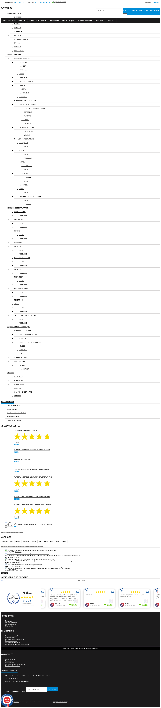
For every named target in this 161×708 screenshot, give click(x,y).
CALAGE (17, 24)
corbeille (5, 541)
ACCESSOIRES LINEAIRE (28, 334)
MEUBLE (26, 135)
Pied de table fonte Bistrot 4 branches (31, 469)
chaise (34, 541)
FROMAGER (18, 377)
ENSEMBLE (18, 242)
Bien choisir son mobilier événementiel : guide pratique (24, 564)
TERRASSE (27, 158)
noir (40, 541)
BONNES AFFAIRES (14, 54)
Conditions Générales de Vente (16, 413)
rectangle (26, 541)
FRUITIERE (18, 35)
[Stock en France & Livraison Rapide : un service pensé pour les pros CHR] (6, 559)
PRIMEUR (17, 388)
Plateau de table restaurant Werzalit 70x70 (33, 477)
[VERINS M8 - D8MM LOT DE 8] (9, 525)
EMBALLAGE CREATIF (15, 13)
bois (51, 541)
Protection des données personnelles (17, 644)
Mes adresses (9, 662)
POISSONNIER (19, 384)
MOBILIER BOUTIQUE (26, 127)
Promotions (8, 621)
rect (11, 541)
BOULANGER (18, 380)
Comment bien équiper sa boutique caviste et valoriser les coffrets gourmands (32, 550)
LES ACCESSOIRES (21, 39)
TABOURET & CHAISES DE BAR (30, 196)
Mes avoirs (8, 661)
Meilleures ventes (10, 426)
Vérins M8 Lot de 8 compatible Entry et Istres (34, 524)
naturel (64, 541)
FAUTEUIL (22, 162)
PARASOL (17, 269)
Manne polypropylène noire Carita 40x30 (32, 497)
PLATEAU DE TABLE (21, 288)
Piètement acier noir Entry (26, 430)
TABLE (21, 189)
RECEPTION (23, 185)
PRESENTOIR (28, 131)
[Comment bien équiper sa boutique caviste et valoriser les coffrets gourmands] (6, 550)
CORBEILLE (18, 31)
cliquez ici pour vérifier (60, 702)
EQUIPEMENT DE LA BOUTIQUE (25, 100)
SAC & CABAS (19, 51)
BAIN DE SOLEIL (20, 212)
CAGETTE (27, 123)
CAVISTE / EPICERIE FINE (23, 392)
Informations (7, 402)
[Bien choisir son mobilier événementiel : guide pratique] (6, 564)
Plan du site (9, 626)
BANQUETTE (23, 143)
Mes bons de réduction (12, 666)
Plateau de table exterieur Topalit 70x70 (32, 450)
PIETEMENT (23, 173)
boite (57, 541)
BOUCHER (17, 396)
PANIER (16, 43)
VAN (20, 354)
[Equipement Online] (59, 2)
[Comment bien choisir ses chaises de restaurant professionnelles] (6, 554)
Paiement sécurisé (13, 416)
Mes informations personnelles (15, 664)
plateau (17, 541)
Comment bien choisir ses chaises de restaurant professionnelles (28, 554)
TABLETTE (27, 116)
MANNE (26, 120)
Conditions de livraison (14, 420)
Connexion (156, 3)
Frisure (21, 74)
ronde (46, 541)
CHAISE (22, 150)
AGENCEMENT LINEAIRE (28, 104)
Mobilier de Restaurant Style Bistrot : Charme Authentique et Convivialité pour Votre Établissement (38, 568)
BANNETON (18, 17)
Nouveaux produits (11, 623)
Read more (18, 552)
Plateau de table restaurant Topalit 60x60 (33, 504)
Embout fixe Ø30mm (22, 459)
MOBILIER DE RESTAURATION (24, 139)
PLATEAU (17, 47)
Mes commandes (10, 659)
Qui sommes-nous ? (13, 405)
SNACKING (23, 97)
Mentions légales (12, 409)
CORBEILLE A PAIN (20, 357)
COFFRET (17, 28)
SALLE (25, 146)
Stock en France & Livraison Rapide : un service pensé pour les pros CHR (31, 559)
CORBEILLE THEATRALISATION (34, 108)
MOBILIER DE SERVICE (22, 258)
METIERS (10, 373)
